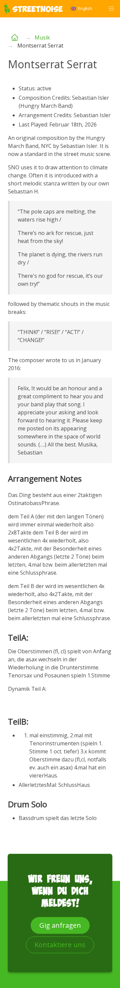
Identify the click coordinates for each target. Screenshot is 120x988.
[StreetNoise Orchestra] (16, 37)
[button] (111, 8)
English (81, 8)
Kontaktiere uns (60, 944)
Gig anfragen (60, 925)
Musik (42, 37)
